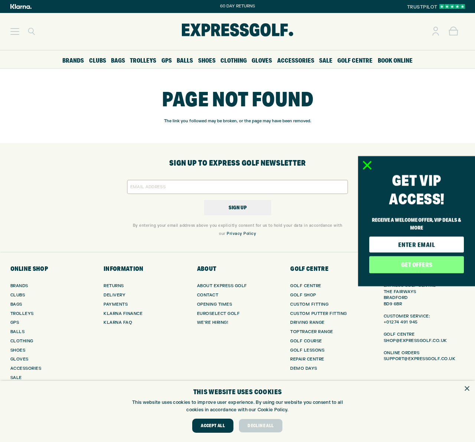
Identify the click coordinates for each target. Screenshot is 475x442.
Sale (16, 377)
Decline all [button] (260, 425)
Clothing (21, 341)
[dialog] (237, 411)
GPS (14, 322)
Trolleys (22, 313)
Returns (114, 286)
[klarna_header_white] (21, 6)
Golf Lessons (307, 350)
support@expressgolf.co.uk (420, 359)
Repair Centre (307, 359)
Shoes (18, 350)
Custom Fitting (309, 304)
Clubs (17, 295)
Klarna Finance (123, 313)
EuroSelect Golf (218, 313)
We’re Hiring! (213, 322)
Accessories (26, 368)
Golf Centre (305, 286)
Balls (17, 332)
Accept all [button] (213, 425)
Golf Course (306, 341)
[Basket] (453, 31)
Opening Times (214, 304)
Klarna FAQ (118, 322)
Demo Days (303, 368)
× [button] (466, 389)
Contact (208, 295)
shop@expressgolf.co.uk (415, 340)
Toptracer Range (311, 332)
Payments (116, 304)
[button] (15, 31)
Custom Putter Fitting (318, 313)
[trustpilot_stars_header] (452, 6)
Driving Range (307, 322)
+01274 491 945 (401, 322)
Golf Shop (303, 295)
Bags (16, 304)
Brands (19, 286)
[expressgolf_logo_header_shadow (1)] (237, 31)
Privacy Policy (241, 233)
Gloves (19, 359)
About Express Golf (222, 286)
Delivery (114, 295)
